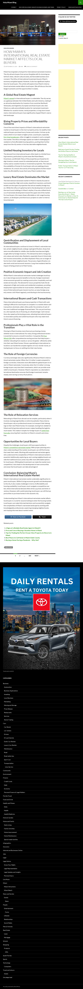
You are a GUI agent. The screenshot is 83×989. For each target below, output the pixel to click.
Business (6, 683)
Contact (13, 7)
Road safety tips (9, 756)
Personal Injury (9, 876)
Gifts (6, 952)
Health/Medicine (9, 814)
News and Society (8, 894)
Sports (5, 959)
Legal (4, 857)
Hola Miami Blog (9, 2)
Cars (4, 723)
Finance (5, 778)
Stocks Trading (8, 720)
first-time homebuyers (11, 137)
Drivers (6, 734)
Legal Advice (7, 861)
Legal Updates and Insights (12, 872)
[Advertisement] (70, 54)
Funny (7, 912)
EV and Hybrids (9, 738)
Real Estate (6, 930)
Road (5, 752)
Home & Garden (8, 818)
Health (6, 810)
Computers (7, 966)
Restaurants (8, 712)
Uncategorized (9, 48)
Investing (7, 694)
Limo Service (9, 767)
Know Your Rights (9, 865)
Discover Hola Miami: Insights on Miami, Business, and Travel (36, 7)
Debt (5, 785)
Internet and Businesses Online (12, 850)
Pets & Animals (8, 926)
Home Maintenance (10, 836)
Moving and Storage (10, 705)
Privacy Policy (61, 7)
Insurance (6, 847)
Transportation (8, 763)
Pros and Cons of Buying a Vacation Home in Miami (24, 530)
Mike (21, 66)
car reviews (7, 730)
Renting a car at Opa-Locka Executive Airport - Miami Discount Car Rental (66, 194)
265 (30, 556)
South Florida (7, 955)
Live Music (6, 879)
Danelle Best (62, 188)
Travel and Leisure (8, 970)
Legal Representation (10, 868)
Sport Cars (7, 760)
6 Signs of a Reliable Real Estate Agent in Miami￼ (23, 528)
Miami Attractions (10, 887)
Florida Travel (7, 796)
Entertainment (8, 908)
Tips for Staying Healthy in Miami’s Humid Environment (67, 156)
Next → (37, 556)
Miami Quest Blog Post (75, 7)
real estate (8, 547)
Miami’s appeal (9, 98)
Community (7, 770)
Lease (5, 934)
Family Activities (9, 828)
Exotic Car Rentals (10, 741)
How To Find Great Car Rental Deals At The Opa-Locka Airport (68, 197)
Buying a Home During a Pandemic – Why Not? (22, 540)
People (5, 905)
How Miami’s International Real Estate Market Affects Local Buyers (27, 57)
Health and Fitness (9, 803)
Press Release (8, 709)
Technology (6, 963)
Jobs (4, 854)
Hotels (6, 974)
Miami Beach (8, 890)
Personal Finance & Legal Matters (14, 792)
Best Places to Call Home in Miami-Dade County (23, 538)
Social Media (8, 923)
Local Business (8, 698)
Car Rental (7, 727)
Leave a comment (31, 66)
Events (6, 897)
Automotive (8, 687)
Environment (7, 774)
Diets (5, 807)
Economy (7, 789)
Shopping (6, 945)
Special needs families (11, 839)
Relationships (8, 919)
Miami (5, 883)
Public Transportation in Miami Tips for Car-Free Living (68, 166)
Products (7, 948)
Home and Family (8, 821)
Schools (5, 941)
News (7, 901)
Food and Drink (8, 799)
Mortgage (7, 937)
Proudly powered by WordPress (11, 986)
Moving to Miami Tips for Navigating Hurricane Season (67, 161)
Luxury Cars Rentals (10, 745)
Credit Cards (8, 781)
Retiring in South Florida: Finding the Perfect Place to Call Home (68, 150)
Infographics (7, 843)
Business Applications (11, 691)
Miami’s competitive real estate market (17, 447)
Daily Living (7, 825)
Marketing (7, 701)
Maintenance (8, 749)
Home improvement (10, 832)
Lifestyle (6, 916)
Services (6, 716)
